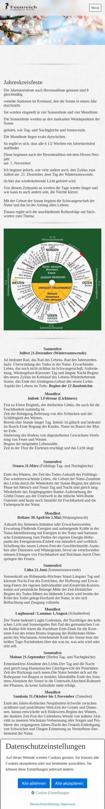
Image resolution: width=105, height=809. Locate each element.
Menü (95, 8)
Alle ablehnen (34, 783)
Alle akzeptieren (69, 783)
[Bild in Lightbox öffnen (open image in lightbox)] (52, 279)
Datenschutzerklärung (44, 804)
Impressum (68, 804)
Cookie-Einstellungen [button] (52, 793)
